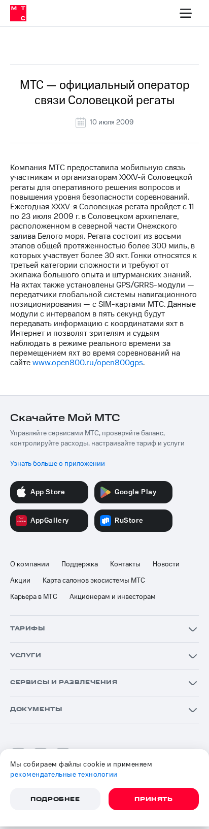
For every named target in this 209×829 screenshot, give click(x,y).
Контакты (125, 564)
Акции (20, 581)
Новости (166, 564)
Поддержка (79, 564)
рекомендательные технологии (64, 775)
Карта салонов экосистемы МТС (94, 581)
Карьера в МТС (33, 597)
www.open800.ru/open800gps (87, 362)
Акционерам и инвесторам (112, 597)
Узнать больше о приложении (57, 464)
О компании (29, 564)
